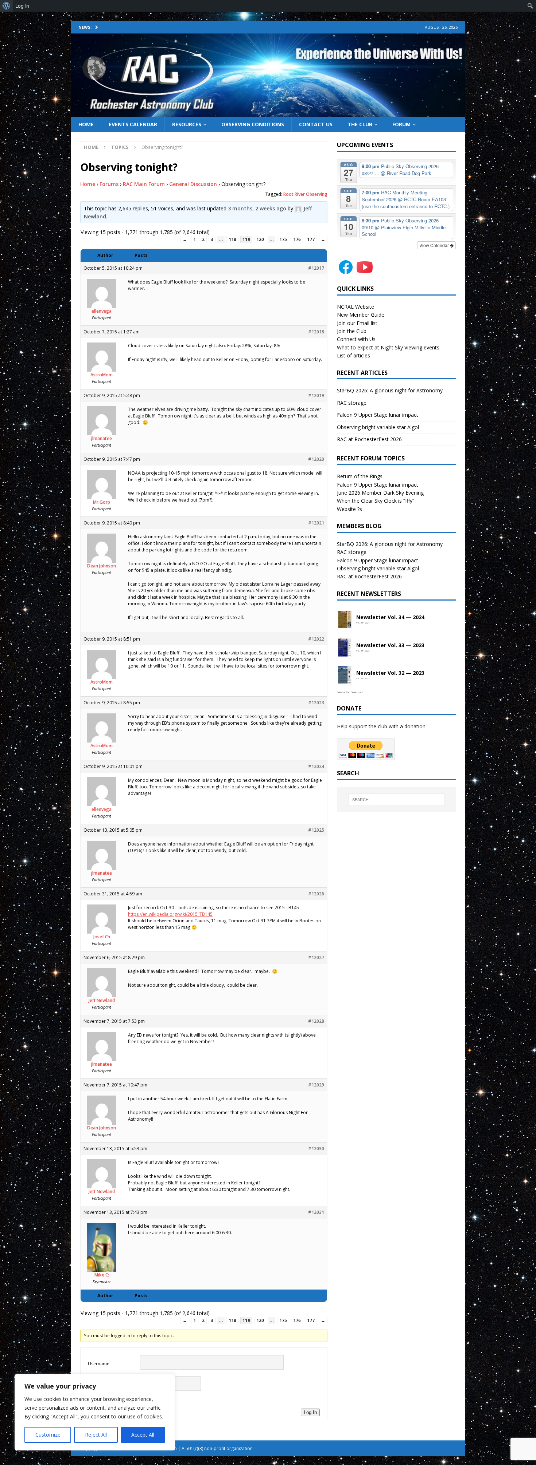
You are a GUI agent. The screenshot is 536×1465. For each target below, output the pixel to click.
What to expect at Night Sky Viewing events (388, 347)
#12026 (316, 894)
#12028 (316, 1021)
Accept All (142, 1434)
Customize (48, 1434)
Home (86, 124)
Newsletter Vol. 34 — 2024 (390, 617)
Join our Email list (357, 323)
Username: (99, 1364)
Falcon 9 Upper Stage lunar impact (377, 414)
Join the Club (351, 331)
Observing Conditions (252, 124)
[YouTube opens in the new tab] (364, 271)
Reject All (96, 1434)
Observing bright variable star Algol (378, 427)
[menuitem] (6, 6)
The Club (359, 124)
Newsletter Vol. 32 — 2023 (390, 673)
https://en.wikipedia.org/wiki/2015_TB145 (170, 914)
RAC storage (351, 402)
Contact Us (316, 124)
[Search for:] (396, 799)
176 (297, 239)
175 (283, 239)
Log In (310, 1412)
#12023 (316, 703)
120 (260, 239)
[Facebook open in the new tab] (345, 271)
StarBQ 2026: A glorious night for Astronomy (390, 390)
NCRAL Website (355, 306)
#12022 (316, 639)
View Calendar (434, 245)
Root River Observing (305, 194)
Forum (401, 124)
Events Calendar (133, 124)
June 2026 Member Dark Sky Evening (380, 492)
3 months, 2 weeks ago (257, 208)
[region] (95, 1412)
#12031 (316, 1212)
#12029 (316, 1085)
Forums (109, 184)
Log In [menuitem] (22, 6)
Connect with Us (356, 339)
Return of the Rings (359, 476)
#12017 (316, 268)
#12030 (316, 1148)
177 (311, 239)
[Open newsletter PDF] (345, 620)
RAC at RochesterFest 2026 (369, 439)
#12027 (316, 957)
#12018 (316, 332)
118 (232, 239)
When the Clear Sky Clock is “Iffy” (375, 500)
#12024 (316, 766)
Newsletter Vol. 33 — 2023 (390, 645)
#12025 (316, 830)
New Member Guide (360, 314)
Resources (186, 124)
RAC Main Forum (144, 184)
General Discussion (193, 184)
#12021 (316, 523)
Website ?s (349, 509)
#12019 (316, 395)
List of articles (353, 355)
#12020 (316, 459)
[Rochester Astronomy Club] (268, 112)
